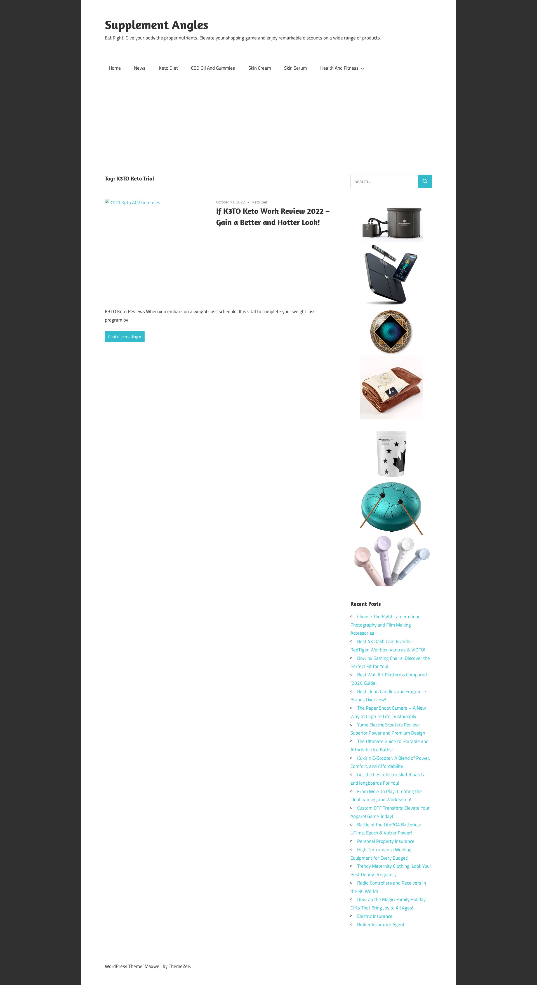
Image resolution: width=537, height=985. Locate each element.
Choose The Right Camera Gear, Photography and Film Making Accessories (385, 625)
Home (115, 68)
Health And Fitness (339, 68)
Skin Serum (295, 68)
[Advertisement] (268, 118)
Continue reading (123, 336)
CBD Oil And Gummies (213, 68)
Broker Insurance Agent (380, 924)
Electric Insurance (374, 916)
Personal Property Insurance (385, 841)
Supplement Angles (156, 24)
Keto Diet (168, 68)
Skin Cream (259, 68)
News (139, 68)
